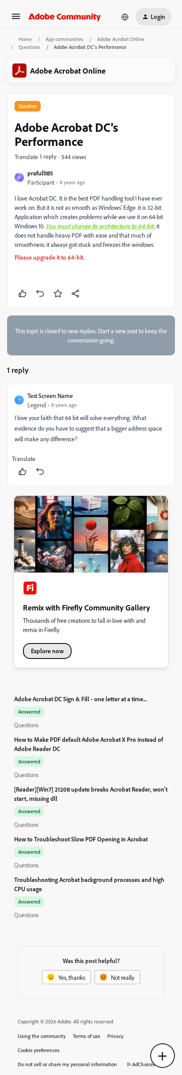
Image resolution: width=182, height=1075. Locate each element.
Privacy (115, 1036)
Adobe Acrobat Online (120, 39)
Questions (29, 47)
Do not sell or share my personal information (67, 1064)
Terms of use (86, 1036)
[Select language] (125, 17)
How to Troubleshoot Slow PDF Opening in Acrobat (81, 839)
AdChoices (143, 1064)
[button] (16, 19)
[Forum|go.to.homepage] (64, 17)
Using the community (42, 1036)
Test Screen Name (50, 395)
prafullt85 (40, 173)
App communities (64, 39)
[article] (91, 435)
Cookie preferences (39, 1050)
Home (25, 39)
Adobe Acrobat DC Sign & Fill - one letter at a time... (80, 699)
